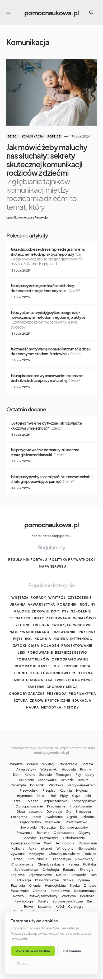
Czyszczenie (80, 598)
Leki (21, 652)
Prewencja (24, 832)
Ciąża (33, 646)
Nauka (32, 707)
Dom (55, 611)
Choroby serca (62, 687)
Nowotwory (84, 859)
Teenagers (19, 618)
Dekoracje (25, 666)
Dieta (85, 666)
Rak (90, 901)
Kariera (73, 864)
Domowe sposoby (74, 827)
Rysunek (84, 880)
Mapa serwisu (52, 566)
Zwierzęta (61, 625)
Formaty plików (33, 659)
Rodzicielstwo (76, 822)
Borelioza (87, 896)
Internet (46, 848)
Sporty (43, 901)
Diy (57, 666)
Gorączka (48, 827)
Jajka (32, 848)
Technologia (25, 673)
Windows (82, 625)
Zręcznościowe (40, 875)
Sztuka (21, 700)
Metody (71, 707)
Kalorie (22, 611)
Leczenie (44, 906)
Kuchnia (43, 639)
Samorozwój (60, 890)
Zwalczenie (54, 817)
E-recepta (83, 811)
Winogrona (65, 848)
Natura (61, 875)
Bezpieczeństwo (71, 652)
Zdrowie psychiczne (50, 700)
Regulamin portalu (27, 560)
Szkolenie (81, 611)
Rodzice (54, 136)
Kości (59, 906)
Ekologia (86, 869)
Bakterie (35, 687)
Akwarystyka (41, 604)
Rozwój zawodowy (43, 896)
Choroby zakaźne (27, 694)
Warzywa (69, 896)
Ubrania (18, 604)
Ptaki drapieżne (47, 880)
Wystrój (56, 598)
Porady (38, 598)
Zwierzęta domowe (73, 680)
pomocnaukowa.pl (51, 13)
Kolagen (50, 646)
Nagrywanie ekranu (29, 632)
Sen (94, 875)
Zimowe (90, 885)
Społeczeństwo (26, 869)
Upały (38, 618)
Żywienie (18, 854)
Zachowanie (58, 618)
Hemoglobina (55, 885)
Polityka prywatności (72, 560)
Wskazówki (84, 618)
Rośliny (88, 604)
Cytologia (75, 906)
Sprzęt (36, 817)
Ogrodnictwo (55, 673)
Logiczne (18, 875)
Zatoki (19, 646)
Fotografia (19, 817)
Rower (29, 906)
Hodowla (69, 769)
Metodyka (51, 707)
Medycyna (82, 673)
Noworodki (28, 827)
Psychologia (24, 901)
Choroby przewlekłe (64, 854)
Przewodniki (64, 632)
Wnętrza (20, 598)
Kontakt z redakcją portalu (51, 536)
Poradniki (67, 604)
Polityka (89, 864)
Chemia (35, 885)
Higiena (60, 639)
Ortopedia (79, 875)
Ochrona (39, 890)
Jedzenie (70, 666)
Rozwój (19, 896)
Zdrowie (40, 611)
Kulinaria (17, 848)
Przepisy (87, 632)
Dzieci (12, 136)
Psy (65, 611)
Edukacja (81, 700)
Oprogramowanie (70, 659)
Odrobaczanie (74, 838)
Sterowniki (53, 822)
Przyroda (57, 694)
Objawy (84, 832)
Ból (29, 639)
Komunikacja (32, 136)
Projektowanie (76, 646)
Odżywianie (87, 843)
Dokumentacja (85, 890)
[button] (8, 13)
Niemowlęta (87, 848)
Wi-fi (48, 843)
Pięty (18, 639)
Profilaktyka (82, 694)
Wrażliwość (20, 890)
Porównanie (40, 652)
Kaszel (45, 666)
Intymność (81, 639)
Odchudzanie (64, 832)
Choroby (29, 838)
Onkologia (51, 869)
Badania (69, 869)
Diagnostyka (39, 680)
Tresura (41, 625)
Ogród (72, 817)
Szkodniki (88, 817)
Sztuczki (22, 625)
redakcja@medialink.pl (51, 753)
